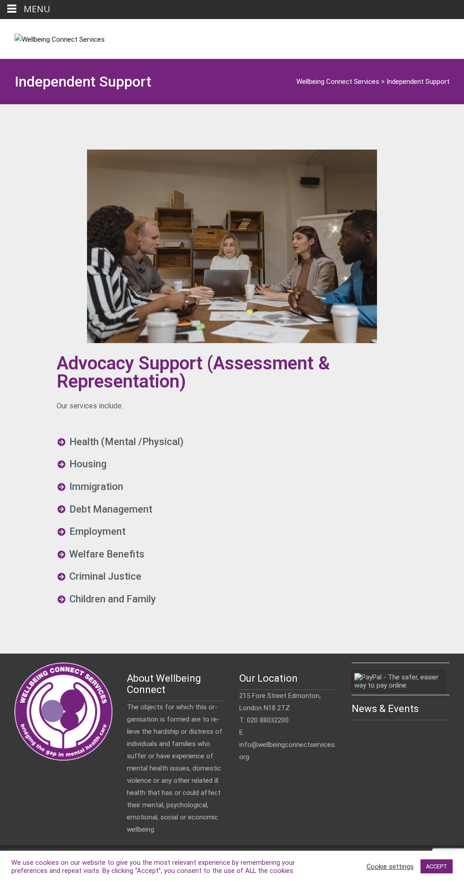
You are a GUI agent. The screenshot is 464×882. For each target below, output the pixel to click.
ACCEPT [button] (436, 866)
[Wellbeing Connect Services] (52, 37)
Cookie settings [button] (390, 867)
